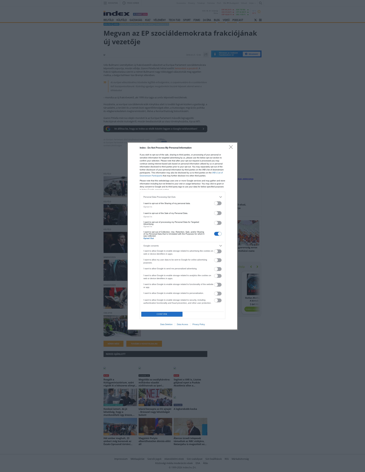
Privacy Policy (198, 324)
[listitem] (182, 196)
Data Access (182, 324)
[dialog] (182, 236)
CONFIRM (162, 314)
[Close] (232, 148)
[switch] (218, 203)
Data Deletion (166, 324)
